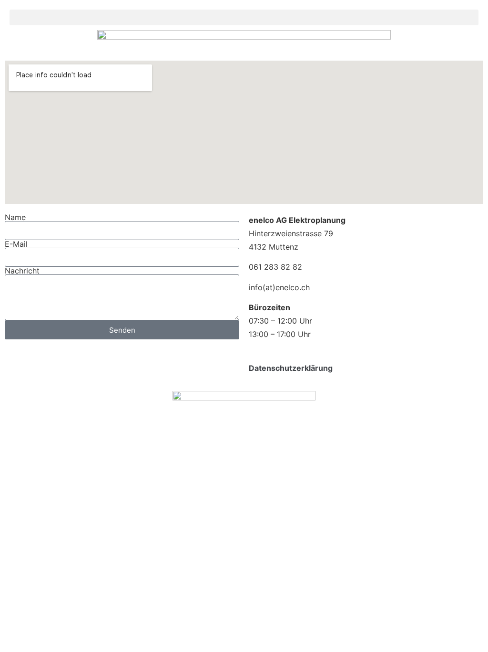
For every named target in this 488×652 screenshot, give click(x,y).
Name (15, 217)
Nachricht (22, 270)
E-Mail (16, 244)
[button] (244, 17)
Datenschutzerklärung (291, 368)
